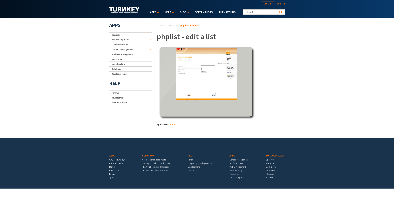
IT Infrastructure (120, 44)
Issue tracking (118, 64)
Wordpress (270, 170)
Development (118, 97)
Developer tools (119, 73)
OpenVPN (270, 159)
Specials (116, 34)
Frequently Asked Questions (200, 163)
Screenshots (204, 12)
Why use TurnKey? (117, 159)
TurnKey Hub (227, 12)
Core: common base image (154, 159)
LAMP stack (270, 166)
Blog (182, 12)
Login (268, 3)
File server (270, 174)
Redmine (269, 177)
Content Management (238, 159)
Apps (152, 12)
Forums (115, 92)
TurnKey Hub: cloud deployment (156, 163)
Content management (122, 49)
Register (280, 3)
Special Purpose (236, 177)
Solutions (148, 155)
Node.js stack (271, 163)
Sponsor (113, 177)
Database (116, 69)
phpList (173, 124)
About (113, 155)
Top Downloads (275, 155)
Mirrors (112, 166)
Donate (191, 170)
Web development (120, 39)
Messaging (117, 59)
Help (167, 12)
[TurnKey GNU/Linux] (124, 12)
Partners (112, 174)
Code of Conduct (116, 163)
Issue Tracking (235, 170)
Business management (123, 54)
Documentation (119, 102)
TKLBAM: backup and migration (155, 166)
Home (160, 25)
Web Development (237, 166)
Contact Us (114, 170)
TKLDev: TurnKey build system (155, 170)
